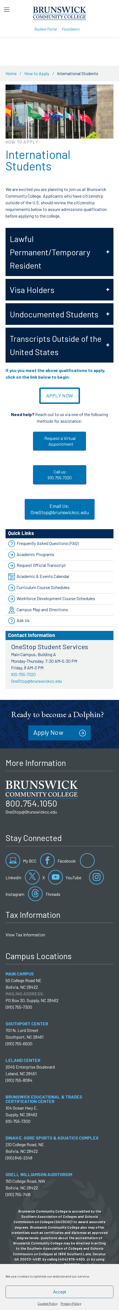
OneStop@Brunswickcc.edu (31, 811)
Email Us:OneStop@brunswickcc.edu (59, 509)
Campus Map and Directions (42, 609)
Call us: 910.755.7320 (59, 474)
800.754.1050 (31, 803)
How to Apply (36, 73)
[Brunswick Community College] (59, 12)
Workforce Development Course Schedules (56, 598)
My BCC (29, 860)
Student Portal (45, 29)
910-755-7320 (23, 674)
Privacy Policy (71, 1303)
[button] (59, 252)
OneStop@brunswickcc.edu (36, 681)
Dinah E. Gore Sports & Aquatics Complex (52, 1137)
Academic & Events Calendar (43, 576)
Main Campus (20, 973)
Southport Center (27, 1023)
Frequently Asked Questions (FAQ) (48, 543)
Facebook (66, 860)
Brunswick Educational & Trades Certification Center (44, 1099)
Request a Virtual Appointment (59, 441)
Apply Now (48, 732)
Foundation (71, 29)
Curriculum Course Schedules (43, 587)
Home (11, 73)
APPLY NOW (59, 396)
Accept (59, 1291)
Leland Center (23, 1060)
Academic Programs (35, 554)
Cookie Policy (48, 1303)
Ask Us (23, 620)
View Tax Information (25, 934)
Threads (52, 894)
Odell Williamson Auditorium (39, 1174)
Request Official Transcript (41, 565)
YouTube (73, 877)
